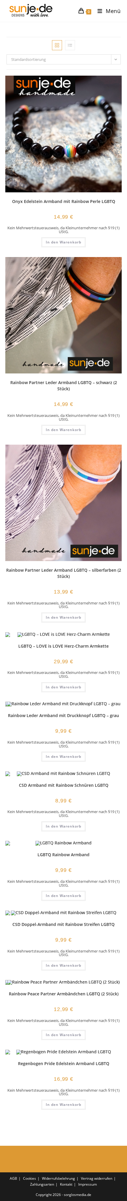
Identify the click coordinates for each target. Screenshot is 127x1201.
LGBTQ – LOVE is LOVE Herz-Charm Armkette (63, 646)
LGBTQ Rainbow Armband (63, 854)
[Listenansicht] (70, 45)
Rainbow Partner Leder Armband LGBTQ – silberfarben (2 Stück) (63, 573)
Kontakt (66, 1184)
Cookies (29, 1178)
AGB (13, 1178)
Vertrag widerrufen (96, 1178)
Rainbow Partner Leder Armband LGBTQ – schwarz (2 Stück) (63, 385)
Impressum (87, 1184)
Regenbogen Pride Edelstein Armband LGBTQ (63, 1063)
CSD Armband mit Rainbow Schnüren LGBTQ (63, 785)
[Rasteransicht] (57, 45)
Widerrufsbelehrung (58, 1178)
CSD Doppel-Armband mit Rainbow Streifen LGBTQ (63, 924)
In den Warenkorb (63, 242)
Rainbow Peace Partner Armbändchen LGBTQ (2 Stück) (63, 994)
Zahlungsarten (42, 1184)
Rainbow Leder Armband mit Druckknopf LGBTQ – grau (63, 715)
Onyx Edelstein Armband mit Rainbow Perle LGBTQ (63, 201)
